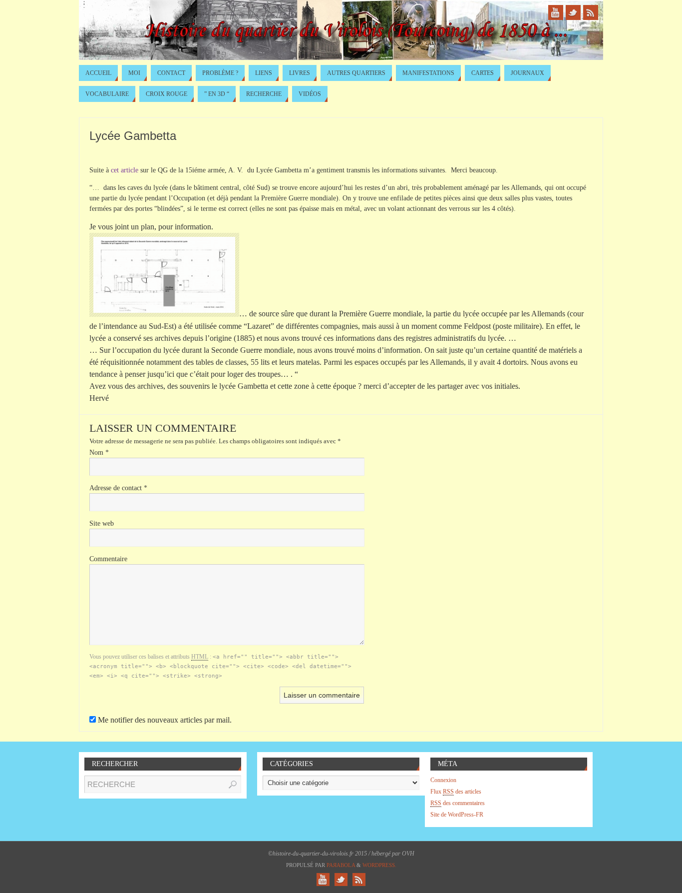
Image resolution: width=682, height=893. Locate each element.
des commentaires (457, 803)
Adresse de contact (118, 488)
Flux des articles (455, 791)
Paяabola (341, 865)
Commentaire (108, 559)
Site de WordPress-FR (456, 814)
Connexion (443, 780)
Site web (101, 523)
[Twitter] (573, 12)
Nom (99, 452)
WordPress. (379, 865)
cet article (124, 170)
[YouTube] (555, 12)
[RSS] (590, 12)
